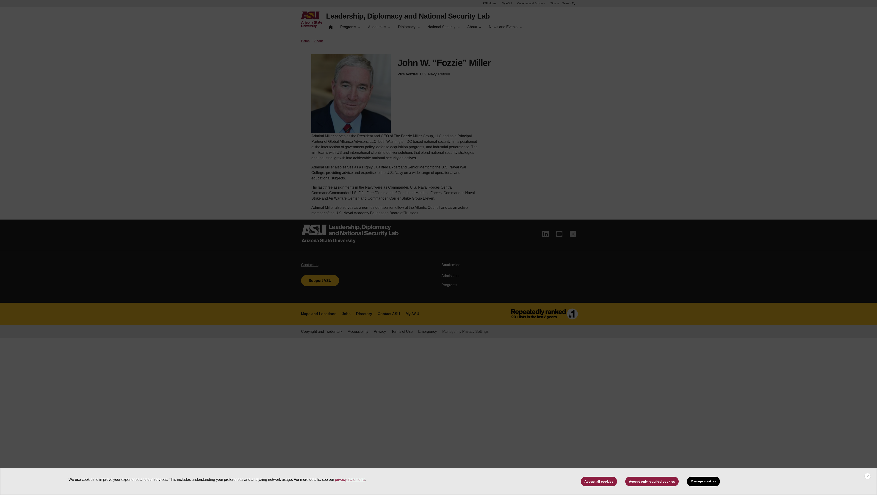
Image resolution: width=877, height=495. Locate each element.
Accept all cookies (598, 481)
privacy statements (350, 479)
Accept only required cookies (652, 481)
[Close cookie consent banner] (867, 476)
